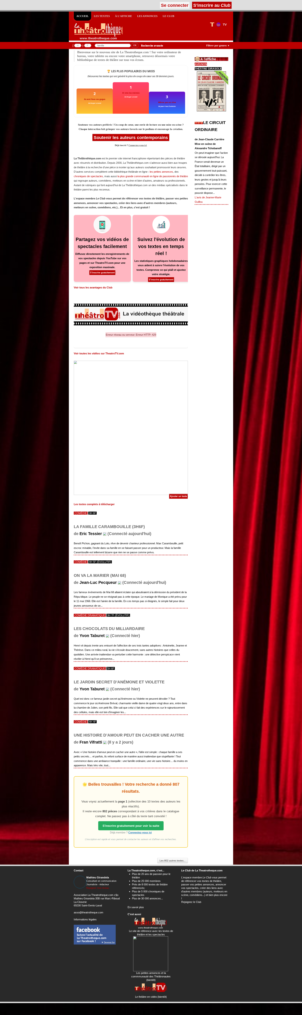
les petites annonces (161, 171)
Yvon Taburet (92, 636)
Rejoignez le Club (191, 901)
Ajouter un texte (178, 496)
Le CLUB (168, 16)
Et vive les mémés (130, 92)
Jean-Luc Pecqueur (98, 582)
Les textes (102, 16)
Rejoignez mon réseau (97, 888)
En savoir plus (136, 907)
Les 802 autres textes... (173, 860)
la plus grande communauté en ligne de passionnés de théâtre (152, 176)
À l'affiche (123, 16)
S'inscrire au (211, 5)
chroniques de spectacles (88, 176)
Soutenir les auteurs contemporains (130, 137)
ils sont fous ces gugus (94, 99)
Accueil (82, 16)
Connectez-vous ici (137, 145)
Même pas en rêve (167, 102)
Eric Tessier (91, 534)
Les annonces (147, 16)
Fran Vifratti (91, 742)
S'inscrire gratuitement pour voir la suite (131, 825)
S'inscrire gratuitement (102, 272)
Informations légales (85, 919)
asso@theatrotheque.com (88, 912)
